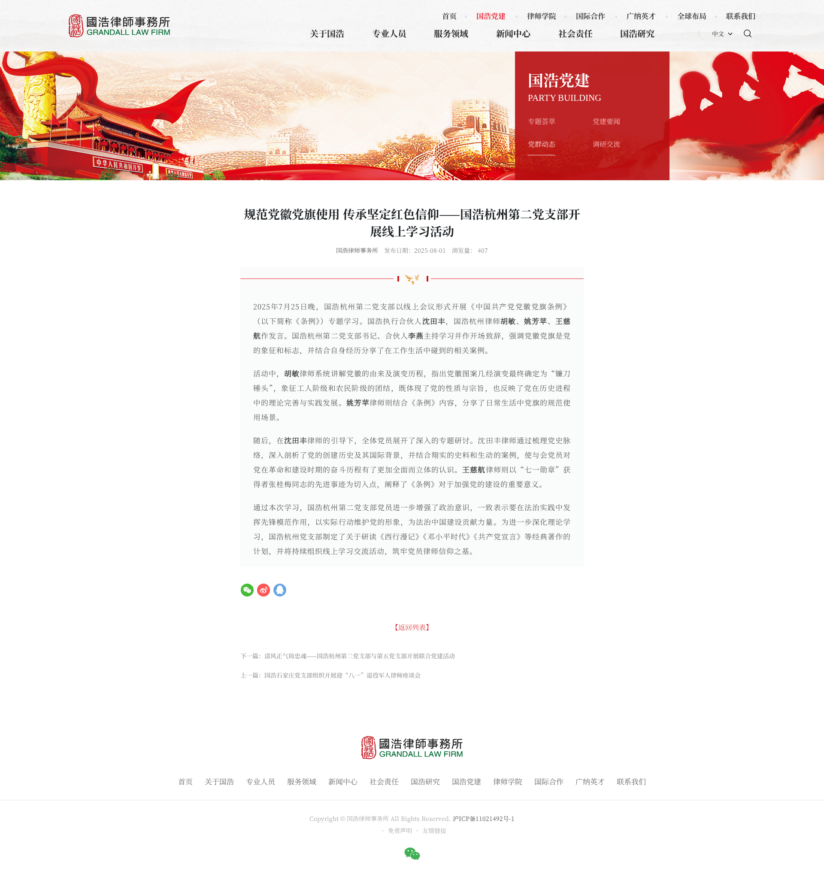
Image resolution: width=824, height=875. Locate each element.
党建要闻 (606, 121)
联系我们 (740, 15)
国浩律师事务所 (357, 250)
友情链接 (434, 830)
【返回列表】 (412, 627)
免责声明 (400, 830)
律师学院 (541, 15)
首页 (449, 15)
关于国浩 (327, 33)
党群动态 (541, 144)
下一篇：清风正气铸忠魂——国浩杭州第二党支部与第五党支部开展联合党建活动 (347, 655)
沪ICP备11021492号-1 (484, 818)
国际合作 (590, 15)
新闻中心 (513, 33)
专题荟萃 (541, 121)
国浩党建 (491, 15)
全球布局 (691, 15)
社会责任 (575, 33)
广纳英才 (641, 15)
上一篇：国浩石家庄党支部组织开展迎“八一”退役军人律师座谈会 (330, 675)
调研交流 (606, 144)
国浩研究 (637, 33)
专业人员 (389, 33)
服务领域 (451, 33)
